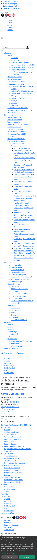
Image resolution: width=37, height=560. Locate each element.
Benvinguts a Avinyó (11, 487)
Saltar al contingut (10, 3)
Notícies (7, 358)
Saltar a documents (10, 6)
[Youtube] (10, 15)
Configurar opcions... (8, 553)
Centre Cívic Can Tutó (12, 393)
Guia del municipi (10, 489)
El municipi (5, 484)
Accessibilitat (9, 530)
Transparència (9, 451)
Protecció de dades (11, 525)
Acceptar (27, 557)
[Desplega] (14, 354)
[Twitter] (3, 15)
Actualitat (9, 353)
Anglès (10, 25)
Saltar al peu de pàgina (11, 8)
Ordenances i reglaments (13, 470)
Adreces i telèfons (8, 513)
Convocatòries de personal (14, 446)
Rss (5, 370)
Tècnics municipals (11, 434)
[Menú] (2, 51)
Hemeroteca (9, 373)
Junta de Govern (10, 444)
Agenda (21, 353)
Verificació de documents (13, 480)
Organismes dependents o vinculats (17, 449)
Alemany (10, 27)
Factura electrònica (11, 458)
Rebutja (9, 557)
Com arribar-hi (9, 411)
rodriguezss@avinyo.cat (10, 407)
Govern (7, 430)
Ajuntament (5, 427)
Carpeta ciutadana (11, 465)
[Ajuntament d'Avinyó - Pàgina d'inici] (10, 41)
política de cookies (20, 550)
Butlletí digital (9, 368)
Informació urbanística (12, 477)
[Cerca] (27, 47)
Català (9, 20)
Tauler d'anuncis (10, 461)
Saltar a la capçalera (10, 1)
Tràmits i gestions (11, 456)
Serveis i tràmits (7, 453)
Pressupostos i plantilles (13, 437)
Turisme (7, 492)
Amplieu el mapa (10, 409)
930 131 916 (14, 402)
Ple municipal (9, 442)
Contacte (4, 12)
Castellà (10, 23)
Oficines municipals (11, 432)
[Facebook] (6, 15)
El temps (7, 363)
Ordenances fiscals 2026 (13, 472)
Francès (10, 30)
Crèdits (7, 520)
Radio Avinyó (9, 366)
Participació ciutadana (12, 439)
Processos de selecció (12, 482)
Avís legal (7, 527)
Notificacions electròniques (14, 463)
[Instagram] (13, 15)
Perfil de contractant (12, 468)
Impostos (7, 475)
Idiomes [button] (7, 18)
